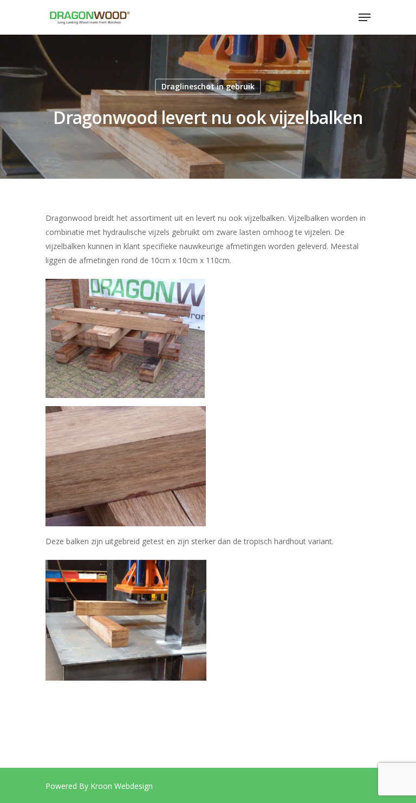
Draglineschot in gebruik (208, 86)
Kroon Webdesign (121, 786)
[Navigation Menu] (364, 17)
